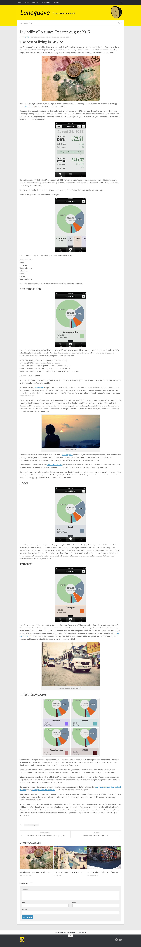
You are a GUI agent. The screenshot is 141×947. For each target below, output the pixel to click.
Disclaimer (82, 932)
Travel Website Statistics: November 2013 (102, 872)
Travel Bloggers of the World (65, 932)
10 (119, 848)
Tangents (55, 2)
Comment (25, 889)
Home (20, 2)
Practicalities (45, 2)
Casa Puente (39, 387)
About (27, 2)
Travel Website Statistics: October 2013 (68, 872)
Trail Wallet (29, 106)
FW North (25, 37)
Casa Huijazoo (67, 454)
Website (24, 909)
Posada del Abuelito (54, 464)
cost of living (28, 825)
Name (24, 902)
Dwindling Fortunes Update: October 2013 (35, 872)
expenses (35, 825)
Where (34, 2)
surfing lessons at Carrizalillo (43, 790)
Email (74, 902)
